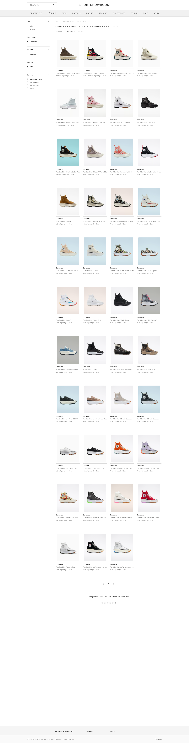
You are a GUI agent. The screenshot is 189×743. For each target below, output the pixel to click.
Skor (56, 21)
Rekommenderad (36, 79)
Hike (31, 67)
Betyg (32, 88)
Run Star (33, 54)
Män (31, 26)
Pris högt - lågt (34, 82)
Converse (33, 42)
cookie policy (69, 739)
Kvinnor (32, 29)
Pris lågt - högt (34, 85)
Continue (158, 739)
